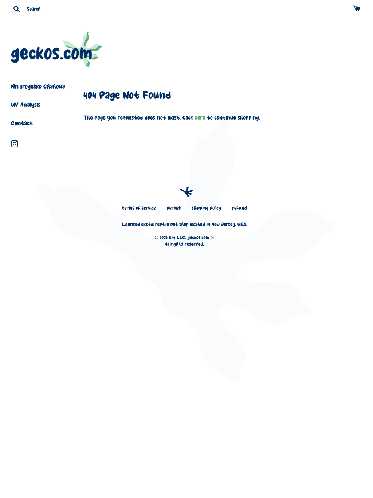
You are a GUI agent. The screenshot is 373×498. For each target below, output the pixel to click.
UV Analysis (25, 105)
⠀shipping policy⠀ (206, 208)
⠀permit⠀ (173, 208)
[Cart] (357, 8)
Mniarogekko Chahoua (38, 87)
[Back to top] (186, 192)
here (200, 118)
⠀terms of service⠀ (138, 208)
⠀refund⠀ (239, 208)
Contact (22, 124)
